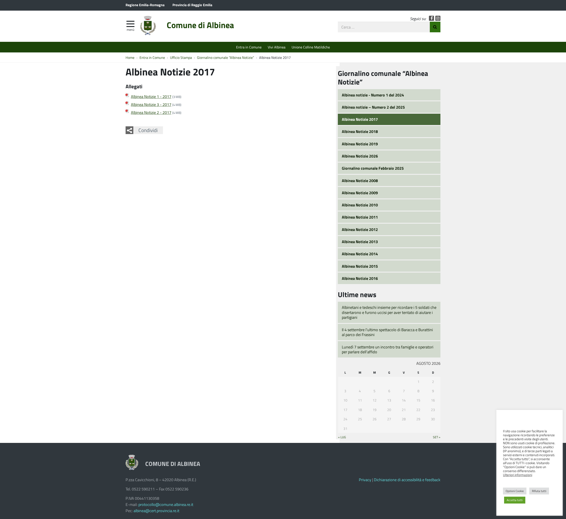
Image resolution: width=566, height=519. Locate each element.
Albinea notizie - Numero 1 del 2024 (373, 95)
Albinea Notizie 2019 (360, 144)
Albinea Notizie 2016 (360, 278)
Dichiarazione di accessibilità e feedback (407, 479)
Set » (436, 437)
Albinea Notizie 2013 (360, 241)
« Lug (342, 437)
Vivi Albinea (276, 47)
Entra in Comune (249, 47)
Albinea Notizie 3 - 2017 (151, 104)
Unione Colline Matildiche (311, 47)
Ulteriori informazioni (517, 475)
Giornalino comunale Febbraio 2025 (373, 168)
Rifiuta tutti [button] (539, 491)
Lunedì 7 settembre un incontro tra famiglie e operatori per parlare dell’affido (387, 349)
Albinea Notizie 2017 (360, 119)
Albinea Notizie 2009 (360, 193)
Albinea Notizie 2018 (360, 131)
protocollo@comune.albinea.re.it (165, 504)
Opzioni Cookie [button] (515, 491)
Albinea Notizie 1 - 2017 (151, 96)
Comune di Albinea (200, 25)
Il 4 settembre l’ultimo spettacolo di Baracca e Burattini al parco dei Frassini (387, 332)
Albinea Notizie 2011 (360, 217)
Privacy (365, 479)
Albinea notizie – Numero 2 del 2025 (373, 107)
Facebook (431, 18)
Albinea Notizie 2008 (360, 180)
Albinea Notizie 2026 (360, 156)
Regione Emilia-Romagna (145, 4)
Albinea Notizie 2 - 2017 (151, 112)
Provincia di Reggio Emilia (192, 4)
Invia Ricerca (435, 27)
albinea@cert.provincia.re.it (156, 510)
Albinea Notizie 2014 (360, 254)
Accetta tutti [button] (515, 500)
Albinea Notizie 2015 (360, 266)
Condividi (148, 130)
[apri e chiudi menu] (130, 23)
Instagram (437, 18)
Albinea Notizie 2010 (360, 205)
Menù (130, 29)
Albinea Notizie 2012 (360, 229)
